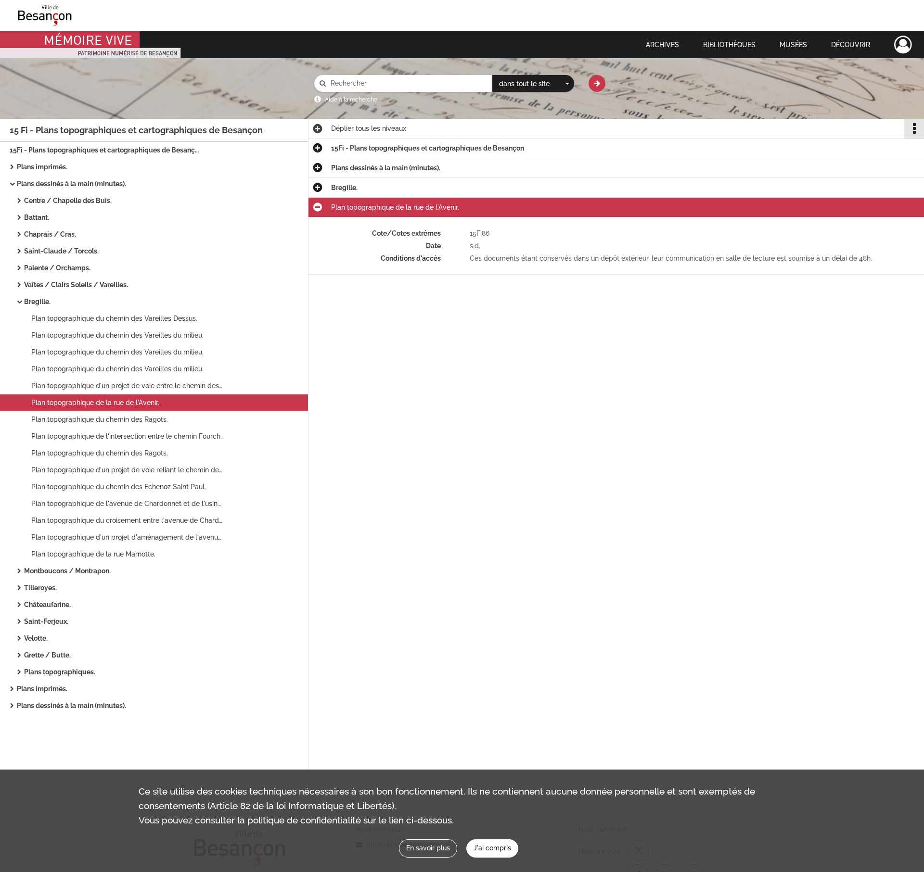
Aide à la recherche (351, 99)
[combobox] (533, 83)
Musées (793, 45)
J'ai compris (492, 848)
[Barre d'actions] (914, 128)
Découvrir (850, 45)
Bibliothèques (729, 45)
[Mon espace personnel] (903, 44)
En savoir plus (428, 848)
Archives (662, 45)
